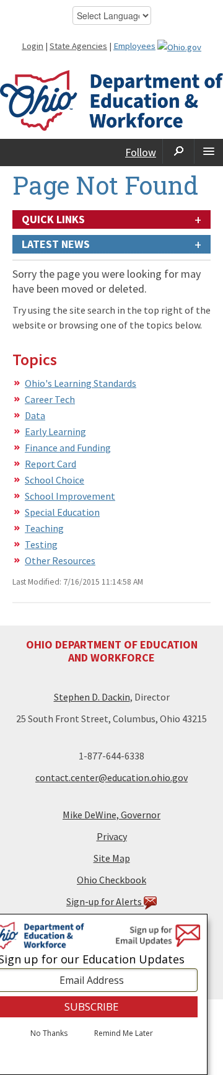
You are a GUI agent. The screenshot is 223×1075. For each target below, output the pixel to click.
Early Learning (55, 431)
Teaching (44, 528)
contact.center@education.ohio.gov (111, 777)
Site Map (112, 858)
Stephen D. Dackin (92, 697)
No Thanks (49, 1033)
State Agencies (78, 45)
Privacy (112, 836)
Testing (41, 544)
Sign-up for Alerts (105, 901)
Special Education (62, 512)
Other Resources (60, 560)
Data (35, 415)
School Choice (54, 480)
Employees (134, 45)
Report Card (50, 464)
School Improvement (70, 496)
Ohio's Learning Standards (80, 383)
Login (32, 45)
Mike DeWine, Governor (111, 814)
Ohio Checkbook (111, 880)
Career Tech (50, 399)
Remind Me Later (123, 1033)
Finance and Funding (68, 447)
